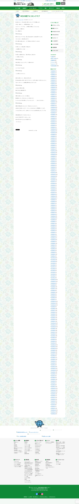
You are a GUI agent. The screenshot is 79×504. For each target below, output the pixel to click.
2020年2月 (53, 210)
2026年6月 (53, 74)
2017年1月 (53, 277)
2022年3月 (53, 167)
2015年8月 (53, 308)
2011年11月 (53, 390)
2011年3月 (53, 404)
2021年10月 (53, 176)
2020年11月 (53, 196)
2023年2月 (53, 147)
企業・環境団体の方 (45, 11)
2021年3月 (53, 188)
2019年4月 (53, 228)
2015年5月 (53, 314)
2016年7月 (53, 288)
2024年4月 (53, 121)
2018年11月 (53, 237)
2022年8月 (53, 158)
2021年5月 (53, 185)
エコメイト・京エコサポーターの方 (57, 11)
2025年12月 (53, 85)
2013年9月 (53, 350)
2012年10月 (53, 370)
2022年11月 (53, 152)
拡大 (22, 0)
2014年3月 (53, 339)
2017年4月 (53, 272)
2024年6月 (53, 118)
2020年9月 (53, 199)
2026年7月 (53, 72)
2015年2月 (53, 319)
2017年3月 (53, 274)
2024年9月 (53, 112)
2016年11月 (53, 281)
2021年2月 (53, 190)
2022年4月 (53, 165)
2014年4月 (53, 337)
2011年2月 (53, 406)
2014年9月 (53, 328)
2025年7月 (53, 94)
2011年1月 (53, 408)
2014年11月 (53, 324)
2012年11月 (53, 368)
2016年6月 (53, 290)
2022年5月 (53, 163)
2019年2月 (53, 232)
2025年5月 (53, 98)
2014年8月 (53, 330)
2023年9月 (53, 134)
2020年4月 (53, 207)
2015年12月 (53, 301)
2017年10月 (53, 261)
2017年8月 (53, 265)
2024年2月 (53, 125)
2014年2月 (53, 341)
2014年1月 (53, 343)
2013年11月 (53, 346)
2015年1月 (53, 321)
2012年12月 (53, 366)
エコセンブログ (21, 19)
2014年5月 (53, 335)
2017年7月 (53, 266)
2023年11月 (53, 130)
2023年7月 (53, 138)
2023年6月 (53, 139)
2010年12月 (53, 410)
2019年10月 (53, 217)
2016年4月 (53, 294)
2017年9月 (53, 263)
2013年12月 (53, 344)
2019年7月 (53, 223)
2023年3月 (53, 145)
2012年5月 (53, 379)
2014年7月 (53, 332)
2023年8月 (53, 136)
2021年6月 (53, 183)
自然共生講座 (53, 65)
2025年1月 (53, 105)
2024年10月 (53, 110)
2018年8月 (53, 243)
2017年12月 (53, 257)
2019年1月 (53, 234)
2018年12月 (53, 236)
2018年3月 (53, 252)
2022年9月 (53, 156)
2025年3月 (53, 101)
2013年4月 (53, 359)
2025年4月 (53, 100)
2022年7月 (53, 159)
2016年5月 (53, 292)
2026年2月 (53, 81)
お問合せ (63, 3)
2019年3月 (53, 230)
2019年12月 (53, 214)
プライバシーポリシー (44, 496)
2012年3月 (53, 382)
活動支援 (53, 60)
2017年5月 (53, 270)
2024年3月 (53, 123)
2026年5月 (53, 76)
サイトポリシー (35, 496)
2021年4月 (53, 187)
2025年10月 (53, 89)
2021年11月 (53, 174)
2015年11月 (53, 303)
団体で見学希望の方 (26, 11)
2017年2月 (53, 275)
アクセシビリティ (52, 496)
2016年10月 (53, 283)
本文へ (15, 0)
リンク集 (30, 496)
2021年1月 (53, 192)
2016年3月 (53, 295)
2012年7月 (53, 375)
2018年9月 (53, 241)
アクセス (58, 3)
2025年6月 (53, 96)
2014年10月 (53, 326)
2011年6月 (53, 399)
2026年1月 (53, 83)
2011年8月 (53, 395)
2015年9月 (53, 306)
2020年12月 (53, 194)
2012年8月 (53, 373)
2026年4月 (53, 78)
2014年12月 (53, 323)
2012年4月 (53, 381)
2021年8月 (53, 179)
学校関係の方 (35, 11)
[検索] (59, 0)
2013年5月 (53, 357)
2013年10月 (53, 348)
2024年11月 (53, 109)
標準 (24, 0)
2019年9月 (53, 219)
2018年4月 (53, 250)
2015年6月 (53, 312)
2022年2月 (53, 168)
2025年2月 (53, 103)
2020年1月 (53, 212)
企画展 (52, 56)
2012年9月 (53, 372)
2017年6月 (53, 268)
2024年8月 (53, 114)
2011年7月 (53, 397)
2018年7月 (53, 245)
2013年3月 (53, 361)
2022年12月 (53, 150)
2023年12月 (53, 129)
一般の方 (17, 11)
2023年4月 (53, 143)
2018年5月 (53, 248)
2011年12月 (53, 388)
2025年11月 (53, 87)
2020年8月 (53, 201)
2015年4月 (53, 315)
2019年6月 (53, 225)
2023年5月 (53, 141)
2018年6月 (53, 246)
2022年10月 (53, 154)
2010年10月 (53, 413)
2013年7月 (53, 353)
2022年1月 (53, 170)
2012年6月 (53, 377)
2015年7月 (53, 310)
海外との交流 (53, 58)
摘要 (55, 0)
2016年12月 (53, 279)
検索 (64, 0)
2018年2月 (53, 254)
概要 (47, 0)
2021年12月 (53, 172)
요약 (53, 0)
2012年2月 (53, 384)
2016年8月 (53, 286)
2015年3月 (53, 317)
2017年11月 (53, 259)
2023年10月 (53, 132)
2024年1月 (53, 127)
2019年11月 (53, 216)
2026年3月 (53, 80)
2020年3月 (53, 208)
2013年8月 (53, 352)
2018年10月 (53, 239)
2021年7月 (53, 181)
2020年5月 (53, 205)
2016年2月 (53, 297)
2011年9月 (53, 393)
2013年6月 (53, 355)
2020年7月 (53, 203)
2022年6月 (53, 161)
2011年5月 (53, 401)
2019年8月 (53, 221)
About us (50, 0)
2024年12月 (53, 107)
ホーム (17, 19)
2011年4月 (53, 402)
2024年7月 (53, 116)
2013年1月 (53, 364)
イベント (53, 62)
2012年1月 (53, 386)
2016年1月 (53, 299)
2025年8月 (53, 92)
